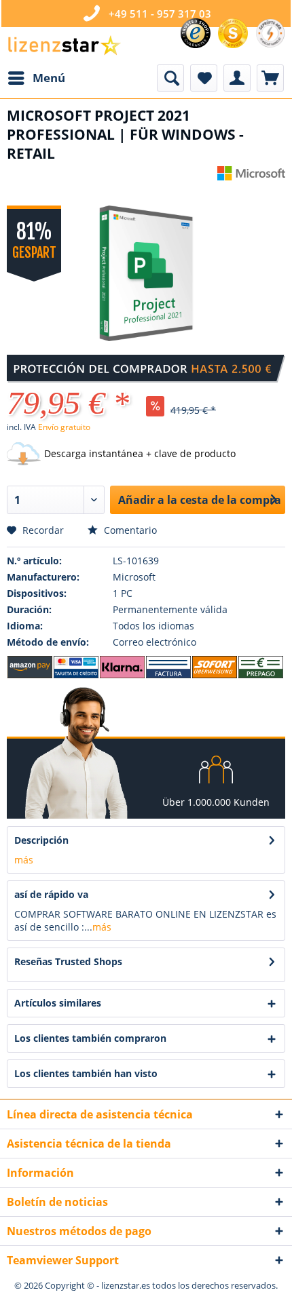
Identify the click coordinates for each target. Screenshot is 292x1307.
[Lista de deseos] (203, 78)
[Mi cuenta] (237, 78)
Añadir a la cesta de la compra (199, 499)
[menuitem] (36, 78)
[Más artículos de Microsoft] (251, 178)
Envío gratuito (64, 427)
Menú (49, 77)
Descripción (41, 840)
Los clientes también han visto (86, 1073)
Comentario (129, 530)
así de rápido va (51, 894)
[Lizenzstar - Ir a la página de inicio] (64, 46)
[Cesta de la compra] (270, 78)
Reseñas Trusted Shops (68, 961)
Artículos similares (57, 1002)
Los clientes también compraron (90, 1038)
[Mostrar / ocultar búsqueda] (170, 78)
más (23, 859)
